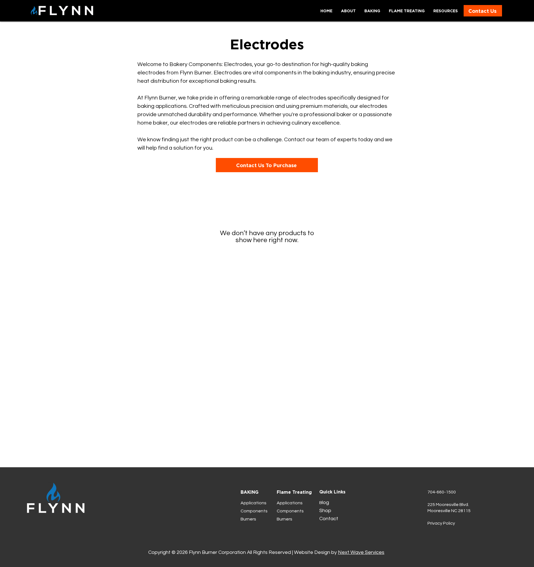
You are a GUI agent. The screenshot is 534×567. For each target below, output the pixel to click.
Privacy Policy (441, 523)
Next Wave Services (361, 552)
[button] (445, 10)
